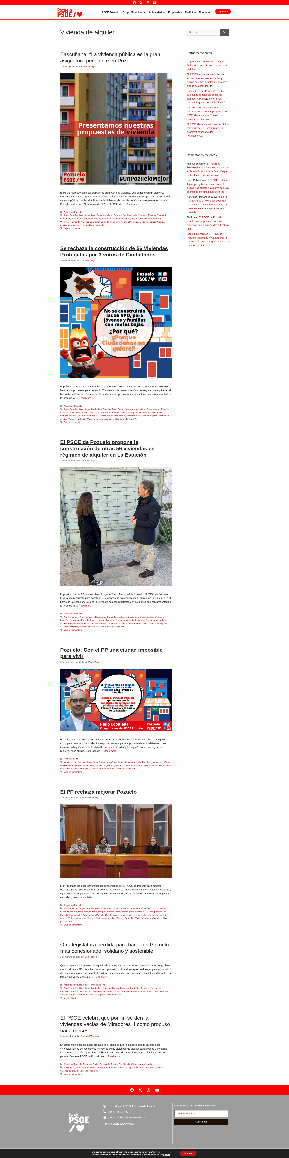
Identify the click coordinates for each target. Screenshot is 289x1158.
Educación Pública (69, 991)
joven (101, 620)
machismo (83, 911)
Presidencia (124, 1064)
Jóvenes (152, 215)
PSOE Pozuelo (110, 12)
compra (131, 762)
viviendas (100, 225)
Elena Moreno (153, 409)
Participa (190, 12)
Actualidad (155, 12)
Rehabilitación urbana (130, 915)
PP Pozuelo (88, 765)
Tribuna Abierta (71, 759)
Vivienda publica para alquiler (118, 419)
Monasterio (157, 762)
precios (98, 765)
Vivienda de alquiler (90, 222)
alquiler (67, 762)
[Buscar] (224, 32)
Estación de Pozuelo (70, 412)
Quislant (117, 765)
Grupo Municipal (132, 12)
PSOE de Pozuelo (86, 415)
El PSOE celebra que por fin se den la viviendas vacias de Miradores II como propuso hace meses (115, 1024)
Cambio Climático (120, 988)
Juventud (161, 215)
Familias (127, 215)
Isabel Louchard (196, 234)
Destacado (105, 1064)
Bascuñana (96, 215)
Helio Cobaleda (139, 215)
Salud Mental (148, 915)
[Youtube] (157, 1090)
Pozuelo (135, 218)
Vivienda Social (88, 225)
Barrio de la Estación (101, 409)
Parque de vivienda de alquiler (85, 218)
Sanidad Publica (68, 994)
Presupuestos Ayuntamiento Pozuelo (86, 915)
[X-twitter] (140, 1090)
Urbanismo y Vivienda (141, 1064)
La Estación (102, 412)
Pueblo (143, 218)
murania (93, 911)
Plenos (86, 985)
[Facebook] (132, 1090)
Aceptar (188, 1153)
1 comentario (70, 998)
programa (107, 765)
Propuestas (175, 12)
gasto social (99, 991)
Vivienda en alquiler (110, 222)
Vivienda (76, 222)
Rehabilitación (112, 915)
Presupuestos (121, 911)
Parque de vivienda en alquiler (115, 218)
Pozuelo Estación (68, 415)
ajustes (166, 1154)
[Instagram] (148, 1090)
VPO (135, 419)
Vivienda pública (147, 222)
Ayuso (102, 762)
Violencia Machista (77, 918)
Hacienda (160, 908)
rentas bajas (100, 623)
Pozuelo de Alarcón (157, 412)
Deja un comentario (73, 228)
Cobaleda (107, 215)
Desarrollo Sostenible (150, 988)
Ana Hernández (71, 617)
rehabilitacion (154, 218)
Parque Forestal (106, 911)
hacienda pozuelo (68, 911)
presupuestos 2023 (138, 911)
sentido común (118, 415)
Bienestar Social (90, 1064)
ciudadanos (129, 409)
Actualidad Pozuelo (73, 212)
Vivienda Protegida (129, 222)
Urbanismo (65, 222)
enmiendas (149, 908)
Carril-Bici (134, 988)
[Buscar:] (203, 32)
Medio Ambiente (129, 991)
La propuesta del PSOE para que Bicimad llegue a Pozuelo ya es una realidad (207, 65)
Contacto (204, 12)
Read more (132, 204)
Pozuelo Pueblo (145, 991)
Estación (117, 215)
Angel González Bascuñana (77, 215)
